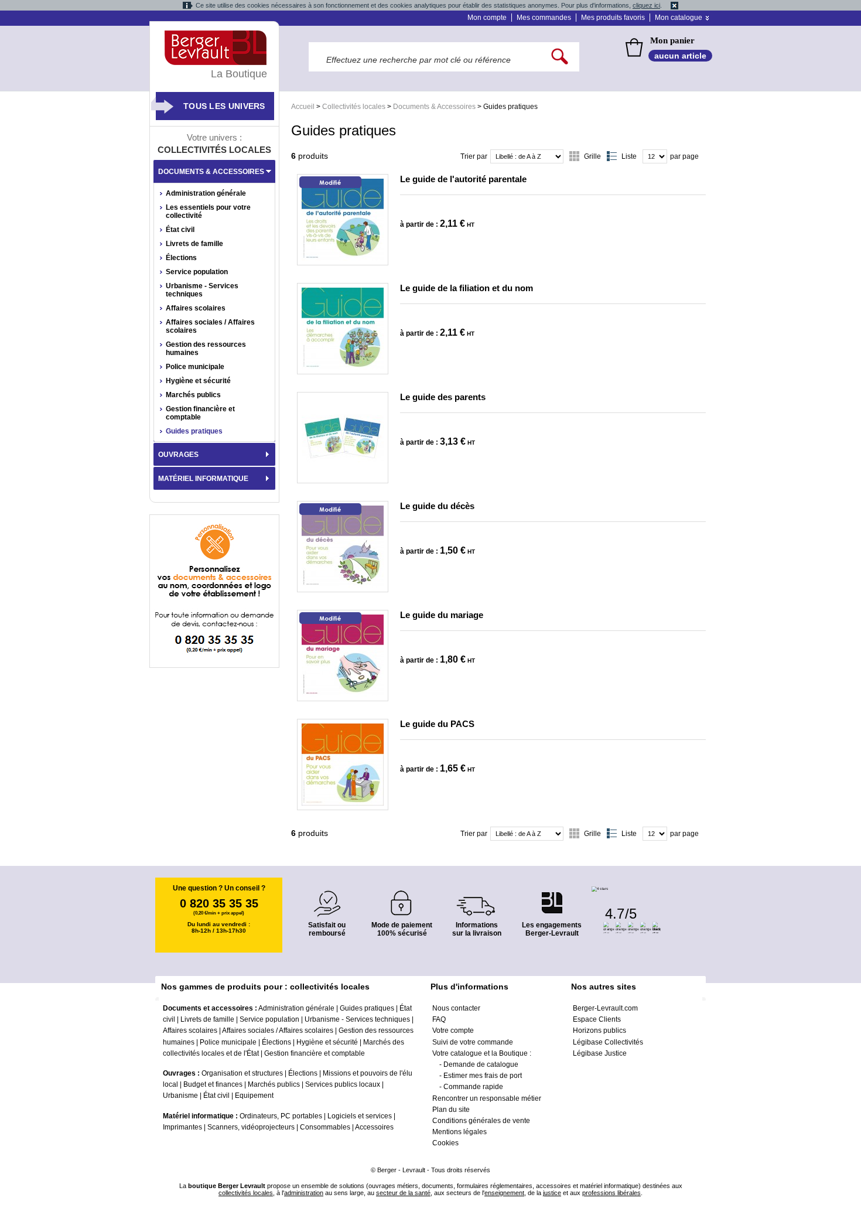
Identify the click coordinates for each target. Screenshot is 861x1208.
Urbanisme (180, 1095)
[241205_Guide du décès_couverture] (342, 546)
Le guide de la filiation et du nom (466, 288)
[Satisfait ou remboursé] (327, 896)
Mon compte (487, 17)
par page (684, 156)
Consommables (325, 1127)
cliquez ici (646, 5)
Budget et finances (212, 1084)
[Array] (342, 219)
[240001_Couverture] (342, 655)
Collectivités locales (353, 107)
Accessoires (374, 1127)
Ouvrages (178, 455)
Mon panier (672, 40)
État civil (180, 230)
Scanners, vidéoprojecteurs (251, 1127)
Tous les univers (224, 106)
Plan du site (451, 1109)
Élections (181, 258)
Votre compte (453, 1030)
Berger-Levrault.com (605, 1008)
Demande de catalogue (480, 1064)
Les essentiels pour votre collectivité (208, 211)
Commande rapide (473, 1087)
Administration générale (206, 193)
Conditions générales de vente (481, 1121)
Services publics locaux (342, 1084)
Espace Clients (597, 1019)
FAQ (439, 1019)
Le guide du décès (437, 506)
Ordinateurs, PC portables (281, 1116)
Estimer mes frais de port (482, 1075)
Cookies (445, 1143)
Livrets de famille (194, 244)
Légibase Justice (600, 1053)
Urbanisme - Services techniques (202, 290)
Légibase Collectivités (608, 1042)
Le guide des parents (443, 397)
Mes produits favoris (613, 17)
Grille (592, 156)
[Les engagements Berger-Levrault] (552, 896)
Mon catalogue (678, 17)
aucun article (680, 55)
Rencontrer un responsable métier (486, 1098)
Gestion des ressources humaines (206, 348)
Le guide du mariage (441, 615)
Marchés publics (193, 395)
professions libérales (611, 1192)
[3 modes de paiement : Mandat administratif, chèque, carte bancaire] (402, 899)
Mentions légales (459, 1132)
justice (552, 1192)
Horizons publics (599, 1030)
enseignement (504, 1192)
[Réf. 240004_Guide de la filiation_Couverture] (342, 328)
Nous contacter (456, 1008)
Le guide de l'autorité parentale (463, 179)
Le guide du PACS (437, 724)
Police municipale (195, 367)
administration (303, 1192)
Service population (197, 272)
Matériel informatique (203, 479)
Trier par (473, 156)
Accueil (303, 107)
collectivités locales (245, 1192)
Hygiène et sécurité (198, 381)
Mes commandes (544, 17)
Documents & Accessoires (434, 107)
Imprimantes (182, 1127)
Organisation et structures (242, 1073)
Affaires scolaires (196, 308)
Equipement (254, 1095)
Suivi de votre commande (472, 1042)
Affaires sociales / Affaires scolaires (210, 326)
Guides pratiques (194, 431)
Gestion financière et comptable (200, 413)
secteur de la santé (403, 1192)
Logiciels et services (359, 1116)
